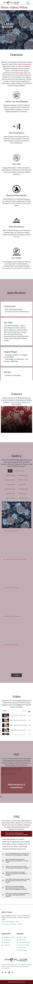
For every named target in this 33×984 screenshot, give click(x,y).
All (10, 471)
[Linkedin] (9, 972)
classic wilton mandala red (18, 720)
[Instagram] (6, 972)
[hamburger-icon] (28, 3)
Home (4, 7)
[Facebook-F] (2, 972)
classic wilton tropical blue (18, 735)
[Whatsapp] (12, 972)
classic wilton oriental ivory (18, 730)
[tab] (16, 715)
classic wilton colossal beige (18, 725)
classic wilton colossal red (18, 715)
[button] (1, 435)
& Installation (16, 786)
